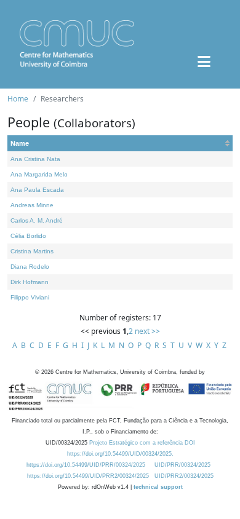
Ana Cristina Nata (35, 159)
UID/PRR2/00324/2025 (184, 476)
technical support (158, 487)
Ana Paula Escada (37, 189)
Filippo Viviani (29, 297)
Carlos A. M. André (36, 220)
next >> (147, 331)
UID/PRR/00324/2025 (182, 465)
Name (19, 143)
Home (17, 98)
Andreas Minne (32, 205)
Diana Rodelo (29, 266)
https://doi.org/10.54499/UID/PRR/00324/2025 (85, 465)
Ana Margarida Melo (39, 174)
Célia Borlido (28, 235)
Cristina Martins (32, 251)
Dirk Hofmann (29, 282)
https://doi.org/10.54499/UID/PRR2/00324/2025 (88, 476)
